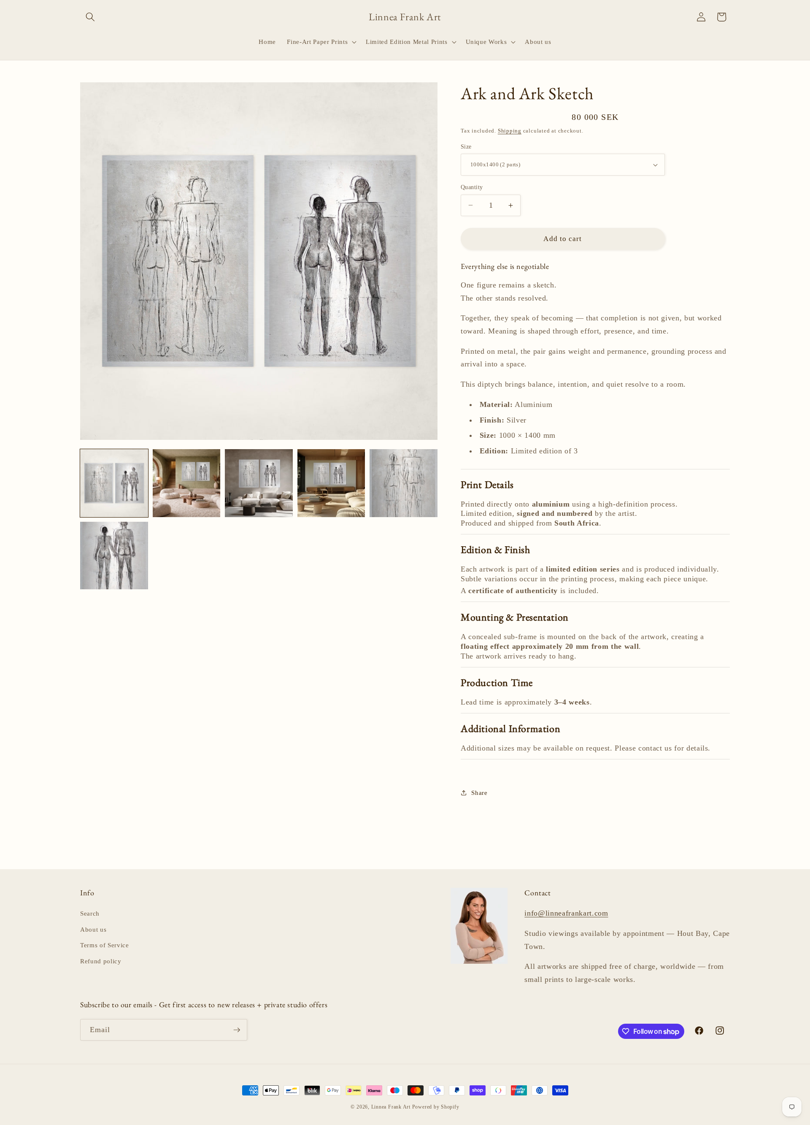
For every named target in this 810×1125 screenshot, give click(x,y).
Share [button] (479, 792)
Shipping (509, 130)
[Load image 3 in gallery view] (259, 483)
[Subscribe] (237, 1030)
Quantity (472, 187)
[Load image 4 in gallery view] (331, 483)
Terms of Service (104, 945)
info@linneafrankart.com (566, 913)
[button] (90, 17)
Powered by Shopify (435, 1107)
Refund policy (101, 961)
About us (93, 929)
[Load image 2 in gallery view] (187, 483)
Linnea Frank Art (390, 1107)
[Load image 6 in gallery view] (114, 556)
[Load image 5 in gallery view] (403, 483)
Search (90, 913)
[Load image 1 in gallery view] (114, 483)
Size (466, 146)
